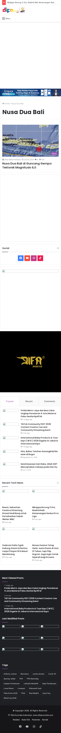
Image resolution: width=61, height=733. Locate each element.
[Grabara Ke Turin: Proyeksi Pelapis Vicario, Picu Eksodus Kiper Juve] (11, 653)
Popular (10, 401)
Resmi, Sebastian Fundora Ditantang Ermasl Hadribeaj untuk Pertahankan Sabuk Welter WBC (14, 513)
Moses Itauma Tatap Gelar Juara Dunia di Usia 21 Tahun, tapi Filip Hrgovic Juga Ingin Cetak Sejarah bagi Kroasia (45, 551)
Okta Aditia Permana (12, 160)
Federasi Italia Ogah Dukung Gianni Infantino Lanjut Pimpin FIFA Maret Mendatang (15, 550)
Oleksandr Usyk (35, 688)
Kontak (45, 720)
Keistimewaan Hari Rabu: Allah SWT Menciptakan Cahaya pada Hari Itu (39, 465)
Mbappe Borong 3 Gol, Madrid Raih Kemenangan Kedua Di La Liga (45, 512)
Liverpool (21, 688)
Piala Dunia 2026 (10, 693)
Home (7, 103)
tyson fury (47, 693)
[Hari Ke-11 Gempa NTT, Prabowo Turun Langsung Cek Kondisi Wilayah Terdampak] (50, 653)
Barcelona (25, 674)
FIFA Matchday (33, 679)
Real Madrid (34, 693)
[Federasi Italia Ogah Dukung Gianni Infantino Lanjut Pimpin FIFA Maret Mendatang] (15, 534)
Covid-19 (52, 674)
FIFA (21, 679)
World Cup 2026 (10, 698)
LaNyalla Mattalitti (31, 683)
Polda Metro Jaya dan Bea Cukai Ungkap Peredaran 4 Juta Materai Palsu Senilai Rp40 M (38, 413)
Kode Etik (26, 720)
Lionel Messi (9, 688)
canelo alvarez (38, 674)
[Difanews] (13, 10)
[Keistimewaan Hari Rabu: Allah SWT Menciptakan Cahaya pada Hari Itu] (11, 468)
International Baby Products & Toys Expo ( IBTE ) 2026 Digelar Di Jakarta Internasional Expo (39, 440)
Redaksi (16, 720)
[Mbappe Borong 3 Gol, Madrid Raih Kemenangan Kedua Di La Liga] (45, 497)
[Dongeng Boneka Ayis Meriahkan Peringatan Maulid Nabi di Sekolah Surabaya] (50, 642)
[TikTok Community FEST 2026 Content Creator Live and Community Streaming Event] (11, 428)
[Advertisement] (30, 55)
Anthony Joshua (10, 674)
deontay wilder (9, 679)
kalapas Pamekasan (12, 683)
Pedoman (36, 720)
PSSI (23, 693)
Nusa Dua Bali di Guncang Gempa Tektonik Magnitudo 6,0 (26, 165)
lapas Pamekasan (49, 683)
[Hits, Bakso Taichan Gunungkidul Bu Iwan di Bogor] (11, 455)
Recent (28, 401)
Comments (49, 401)
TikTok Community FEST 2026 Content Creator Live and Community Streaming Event (36, 427)
